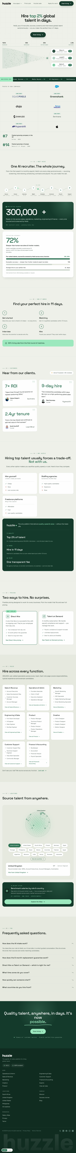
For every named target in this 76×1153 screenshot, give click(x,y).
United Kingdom (14, 845)
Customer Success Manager (12, 698)
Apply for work (53, 3)
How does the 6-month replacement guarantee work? (25, 958)
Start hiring (65, 3)
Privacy (4, 1118)
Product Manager (36, 718)
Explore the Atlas (36, 902)
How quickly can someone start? (16, 980)
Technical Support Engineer (12, 752)
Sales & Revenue (7, 1077)
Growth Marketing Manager (60, 692)
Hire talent (16, 3)
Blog (40, 1100)
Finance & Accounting (46, 1080)
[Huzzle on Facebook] (66, 1131)
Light (4, 1150)
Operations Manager (37, 700)
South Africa (38, 845)
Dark (10, 1150)
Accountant (34, 751)
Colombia (47, 850)
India (34, 854)
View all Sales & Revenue (12, 707)
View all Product (33, 736)
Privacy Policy (26, 1131)
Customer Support (45, 1077)
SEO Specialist (59, 696)
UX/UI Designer (59, 718)
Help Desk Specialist (13, 755)
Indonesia (59, 854)
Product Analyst (35, 726)
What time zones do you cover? (15, 972)
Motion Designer (60, 727)
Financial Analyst (36, 753)
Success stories (44, 1097)
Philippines (22, 850)
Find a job (27, 3)
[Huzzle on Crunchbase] (73, 1131)
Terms (4, 1121)
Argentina (17, 854)
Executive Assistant (36, 697)
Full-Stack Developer (13, 718)
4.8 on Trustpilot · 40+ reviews (62, 373)
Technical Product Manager (36, 722)
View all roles (43, 1086)
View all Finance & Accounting (34, 762)
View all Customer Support (12, 763)
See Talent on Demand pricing (52, 640)
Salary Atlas (6, 1115)
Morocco (26, 854)
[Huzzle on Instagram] (69, 1131)
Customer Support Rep (13, 748)
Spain (64, 845)
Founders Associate (36, 691)
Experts (41, 1083)
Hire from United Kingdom (17, 872)
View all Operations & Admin (37, 705)
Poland (48, 845)
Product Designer (60, 721)
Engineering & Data (45, 1073)
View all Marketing (58, 707)
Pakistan (56, 850)
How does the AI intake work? (14, 943)
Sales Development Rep (14, 694)
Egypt (64, 850)
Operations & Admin (8, 1073)
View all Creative (57, 732)
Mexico (38, 850)
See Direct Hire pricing (13, 640)
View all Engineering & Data (12, 732)
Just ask (41, 771)
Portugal (12, 850)
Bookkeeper (34, 748)
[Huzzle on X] (60, 1131)
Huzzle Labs (38, 3)
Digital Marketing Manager (63, 699)
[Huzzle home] (6, 3)
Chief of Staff (35, 694)
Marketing (5, 1080)
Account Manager (12, 702)
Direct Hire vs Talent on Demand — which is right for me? (26, 965)
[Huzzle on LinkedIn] (63, 1131)
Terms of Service (36, 1131)
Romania (49, 854)
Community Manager (13, 758)
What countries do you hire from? (16, 987)
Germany (56, 845)
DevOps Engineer (12, 727)
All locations (6, 1107)
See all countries (37, 859)
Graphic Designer (60, 724)
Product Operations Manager (36, 730)
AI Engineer (10, 721)
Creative (5, 1083)
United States (27, 845)
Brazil (30, 850)
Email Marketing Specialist (63, 702)
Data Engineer (11, 724)
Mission (41, 1094)
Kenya (41, 854)
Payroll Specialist (36, 756)
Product (4, 1086)
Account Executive (12, 691)
